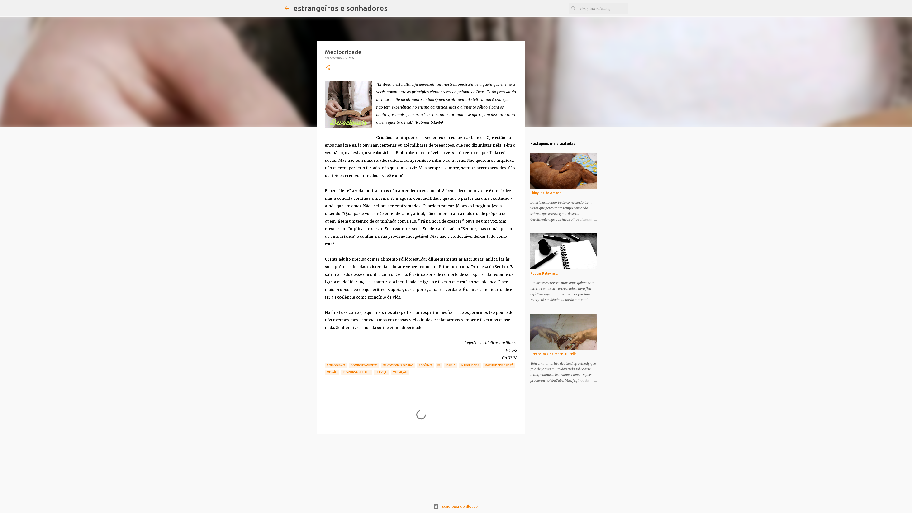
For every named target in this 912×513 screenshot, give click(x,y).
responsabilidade (356, 372)
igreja (450, 365)
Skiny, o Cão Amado (545, 193)
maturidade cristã (499, 365)
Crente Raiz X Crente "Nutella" (554, 354)
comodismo (336, 365)
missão (332, 372)
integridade (470, 365)
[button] (328, 68)
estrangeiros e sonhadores (340, 8)
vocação (400, 372)
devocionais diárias (398, 365)
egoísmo (425, 365)
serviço (382, 372)
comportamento (364, 365)
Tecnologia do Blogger (459, 506)
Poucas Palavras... (544, 273)
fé (439, 365)
